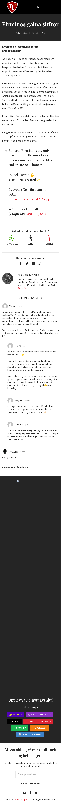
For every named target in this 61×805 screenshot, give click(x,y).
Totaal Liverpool (20, 799)
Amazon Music (31, 734)
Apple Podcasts (40, 714)
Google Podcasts (39, 721)
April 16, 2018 (36, 214)
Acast (15, 721)
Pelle (18, 33)
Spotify (21, 727)
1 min (36, 33)
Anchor (17, 714)
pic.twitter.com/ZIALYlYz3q (29, 199)
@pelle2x (21, 288)
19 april (22, 346)
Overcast (40, 727)
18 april (26, 33)
